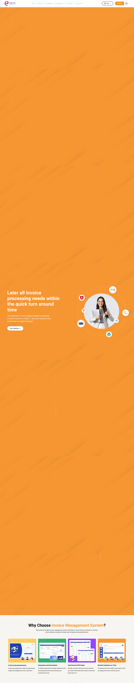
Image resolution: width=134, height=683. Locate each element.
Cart (108, 3)
